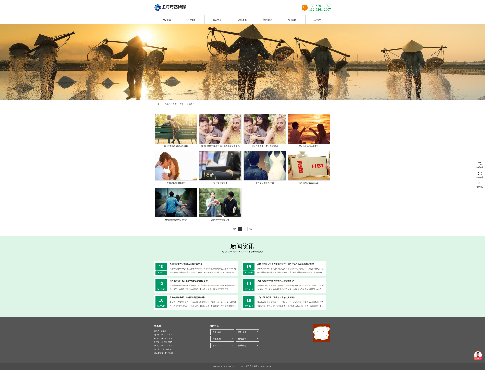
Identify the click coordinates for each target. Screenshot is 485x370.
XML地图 (169, 353)
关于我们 (191, 19)
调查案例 (242, 19)
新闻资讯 (267, 19)
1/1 (245, 229)
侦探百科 (292, 19)
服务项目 (217, 19)
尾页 (250, 229)
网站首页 (166, 19)
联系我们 (318, 19)
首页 (182, 104)
